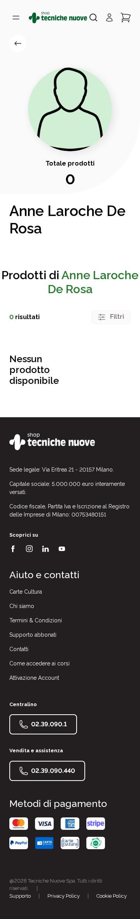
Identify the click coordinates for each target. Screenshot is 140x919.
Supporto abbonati (32, 635)
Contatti (18, 649)
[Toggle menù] (16, 17)
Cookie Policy (111, 896)
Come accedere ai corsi (39, 663)
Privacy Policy (63, 896)
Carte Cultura (25, 592)
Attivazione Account (34, 678)
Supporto (20, 896)
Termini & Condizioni (35, 620)
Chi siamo (21, 606)
